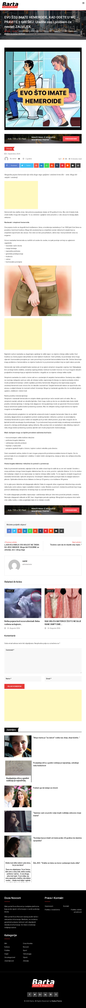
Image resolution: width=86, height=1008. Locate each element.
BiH (5, 943)
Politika (7, 950)
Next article (76, 542)
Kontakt (66, 906)
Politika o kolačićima (52, 910)
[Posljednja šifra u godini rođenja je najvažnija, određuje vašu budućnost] (17, 771)
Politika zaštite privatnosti (76, 911)
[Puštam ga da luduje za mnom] (17, 796)
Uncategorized (9, 957)
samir (24, 561)
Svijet (6, 954)
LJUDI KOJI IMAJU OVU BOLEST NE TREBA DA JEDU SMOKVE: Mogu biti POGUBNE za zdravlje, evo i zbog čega (21, 547)
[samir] (19, 159)
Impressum (49, 906)
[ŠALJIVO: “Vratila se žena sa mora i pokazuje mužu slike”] (17, 871)
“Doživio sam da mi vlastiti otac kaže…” (66, 545)
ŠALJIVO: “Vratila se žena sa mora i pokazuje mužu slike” (56, 863)
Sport (25, 950)
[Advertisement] (21, 195)
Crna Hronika (27, 943)
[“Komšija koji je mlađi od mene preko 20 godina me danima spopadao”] (17, 846)
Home (8, 31)
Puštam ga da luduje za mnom (45, 788)
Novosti (26, 947)
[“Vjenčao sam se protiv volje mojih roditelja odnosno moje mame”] (17, 821)
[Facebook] (9, 531)
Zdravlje (14, 31)
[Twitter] (14, 531)
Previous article (11, 542)
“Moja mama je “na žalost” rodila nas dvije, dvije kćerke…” (56, 738)
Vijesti (25, 957)
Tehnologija (27, 954)
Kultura (7, 947)
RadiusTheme (57, 1001)
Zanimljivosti (9, 961)
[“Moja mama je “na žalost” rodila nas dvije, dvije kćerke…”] (17, 746)
